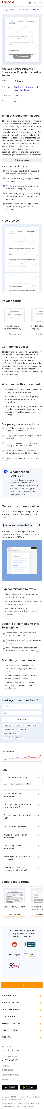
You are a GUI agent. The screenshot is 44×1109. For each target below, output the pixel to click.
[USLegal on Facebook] (8, 1050)
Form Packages (9, 995)
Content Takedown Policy (10, 1106)
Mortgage (23, 729)
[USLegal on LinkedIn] (13, 1050)
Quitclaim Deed (30, 725)
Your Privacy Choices (9, 1104)
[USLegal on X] (4, 1050)
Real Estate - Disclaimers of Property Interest (26, 88)
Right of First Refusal (10, 734)
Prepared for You (11, 1023)
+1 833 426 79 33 (10, 1060)
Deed (18, 725)
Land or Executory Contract (13, 738)
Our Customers (10, 1030)
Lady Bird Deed (9, 729)
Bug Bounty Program (27, 1106)
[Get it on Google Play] (28, 1087)
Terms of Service (23, 1104)
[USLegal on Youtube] (18, 1050)
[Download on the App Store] (10, 1087)
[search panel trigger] (30, 3)
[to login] (35, 3)
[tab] (18, 525)
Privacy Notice (35, 1104)
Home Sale (7, 725)
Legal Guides (8, 1016)
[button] (40, 3)
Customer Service (11, 1009)
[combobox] (22, 706)
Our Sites (6, 1037)
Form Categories (10, 1002)
